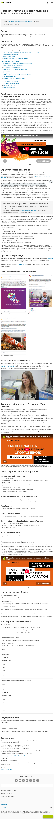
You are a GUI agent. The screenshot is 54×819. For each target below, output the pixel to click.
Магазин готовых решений (8, 796)
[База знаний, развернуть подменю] (51, 802)
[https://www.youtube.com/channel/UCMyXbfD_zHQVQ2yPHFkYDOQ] (20, 780)
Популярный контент (9, 87)
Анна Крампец (23, 264)
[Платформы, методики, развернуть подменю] (51, 799)
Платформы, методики (7, 799)
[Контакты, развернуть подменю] (51, 807)
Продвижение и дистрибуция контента (14, 78)
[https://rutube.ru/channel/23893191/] (23, 780)
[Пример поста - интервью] (40, 293)
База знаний (4, 802)
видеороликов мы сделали (8, 366)
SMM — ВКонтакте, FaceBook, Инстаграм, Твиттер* (17, 74)
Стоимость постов (8, 89)
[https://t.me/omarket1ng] (30, 780)
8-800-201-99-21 (27, 777)
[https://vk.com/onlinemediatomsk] (27, 780)
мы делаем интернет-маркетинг (27, 210)
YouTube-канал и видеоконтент (10, 61)
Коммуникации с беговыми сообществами (15, 69)
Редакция (50, 258)
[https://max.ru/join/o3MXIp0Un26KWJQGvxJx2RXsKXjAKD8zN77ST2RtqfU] (37, 780)
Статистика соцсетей (9, 85)
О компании (4, 804)
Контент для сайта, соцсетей (11, 67)
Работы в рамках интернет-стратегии (12, 65)
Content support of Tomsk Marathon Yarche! (13, 756)
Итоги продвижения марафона (10, 83)
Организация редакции (8, 56)
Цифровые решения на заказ (8, 790)
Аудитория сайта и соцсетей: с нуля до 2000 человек (17, 63)
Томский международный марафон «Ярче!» (20, 21)
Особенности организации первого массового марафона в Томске (20, 52)
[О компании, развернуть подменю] (51, 804)
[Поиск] (48, 3)
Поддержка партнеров (9, 73)
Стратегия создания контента (10, 54)
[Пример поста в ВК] (13, 293)
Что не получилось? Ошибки (10, 81)
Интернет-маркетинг (6, 769)
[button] (52, 3)
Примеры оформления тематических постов (15, 58)
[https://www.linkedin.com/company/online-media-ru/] (16, 780)
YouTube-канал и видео (9, 76)
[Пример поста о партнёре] (13, 335)
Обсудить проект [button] (48, 816)
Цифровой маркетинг (6, 793)
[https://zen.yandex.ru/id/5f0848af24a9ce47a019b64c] (34, 780)
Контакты (3, 807)
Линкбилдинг (7, 71)
